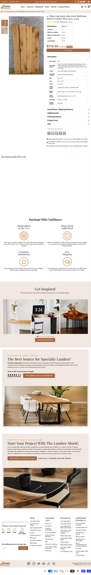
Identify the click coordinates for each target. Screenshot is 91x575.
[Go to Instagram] (78, 2)
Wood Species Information (80, 539)
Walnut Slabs (64, 542)
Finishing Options (54, 117)
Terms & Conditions (51, 544)
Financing (48, 551)
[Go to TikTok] (86, 2)
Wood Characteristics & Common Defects (81, 544)
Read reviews (68, 22)
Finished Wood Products (80, 524)
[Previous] (11, 45)
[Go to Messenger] (52, 133)
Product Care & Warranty (50, 535)
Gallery (47, 7)
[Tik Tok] (48, 564)
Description (52, 57)
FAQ (49, 124)
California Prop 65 (58, 128)
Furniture (78, 548)
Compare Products (64, 7)
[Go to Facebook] (76, 2)
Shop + (23, 7)
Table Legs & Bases (36, 528)
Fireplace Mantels (81, 527)
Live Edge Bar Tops (66, 551)
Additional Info (53, 113)
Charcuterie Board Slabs (66, 539)
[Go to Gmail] (64, 133)
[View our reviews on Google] (14, 376)
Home (2, 11)
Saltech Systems (86, 564)
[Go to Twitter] (81, 2)
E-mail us (4, 1)
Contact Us (30, 7)
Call (70, 142)
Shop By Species (35, 535)
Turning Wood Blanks (80, 533)
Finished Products (35, 530)
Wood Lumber (80, 536)
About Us (54, 7)
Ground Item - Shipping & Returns (60, 109)
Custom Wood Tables (34, 524)
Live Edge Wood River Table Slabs (65, 527)
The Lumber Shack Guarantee (39, 376)
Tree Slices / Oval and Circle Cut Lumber (65, 531)
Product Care (52, 120)
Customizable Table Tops (82, 552)
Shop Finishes (80, 555)
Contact (71, 146)
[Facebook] (29, 564)
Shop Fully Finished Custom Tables (54, 458)
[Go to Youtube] (84, 2)
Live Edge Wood (67, 139)
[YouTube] (44, 564)
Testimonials (49, 539)
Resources (65, 517)
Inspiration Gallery (35, 540)
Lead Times (64, 142)
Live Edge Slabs (35, 521)
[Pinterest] (53, 564)
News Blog (33, 543)
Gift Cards (33, 538)
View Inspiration (45, 340)
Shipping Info (39, 7)
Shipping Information (48, 529)
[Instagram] (34, 564)
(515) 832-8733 (14, 1)
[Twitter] (39, 564)
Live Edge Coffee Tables (65, 548)
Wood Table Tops (65, 536)
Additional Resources (81, 519)
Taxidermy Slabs (81, 530)
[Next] (41, 45)
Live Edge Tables (65, 524)
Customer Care (50, 519)
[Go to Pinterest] (89, 2)
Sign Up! (23, 548)
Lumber (32, 533)
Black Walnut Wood (66, 545)
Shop (32, 517)
